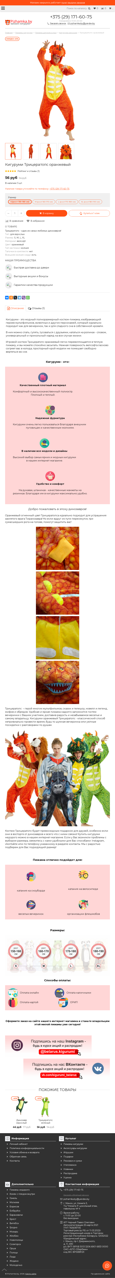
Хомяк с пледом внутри (22, 1194)
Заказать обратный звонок (76, 1195)
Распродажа (70, 1173)
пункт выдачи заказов (73, 2)
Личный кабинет (19, 1144)
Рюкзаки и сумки (72, 1160)
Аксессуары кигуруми (75, 1148)
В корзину (47, 213)
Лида (12, 1256)
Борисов (14, 1206)
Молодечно (16, 1265)
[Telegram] (19, 297)
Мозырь (14, 1231)
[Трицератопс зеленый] (45, 1106)
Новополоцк (16, 1240)
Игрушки (68, 1152)
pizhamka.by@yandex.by (76, 1199)
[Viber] (23, 297)
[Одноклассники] (11, 297)
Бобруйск (15, 1210)
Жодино (14, 1261)
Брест (13, 1219)
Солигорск (15, 1244)
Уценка (67, 1177)
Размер (12, 197)
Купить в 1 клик (91, 213)
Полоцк (14, 1252)
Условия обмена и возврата (24, 1152)
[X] (15, 297)
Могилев (14, 1202)
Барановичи (16, 1215)
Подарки (68, 1156)
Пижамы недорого (20, 1189)
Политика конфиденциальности (27, 1148)
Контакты (15, 1160)
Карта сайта (30, 1274)
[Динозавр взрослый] (21, 1106)
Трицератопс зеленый (45, 1121)
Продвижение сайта (100, 1274)
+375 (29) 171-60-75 (71, 17)
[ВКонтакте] (7, 297)
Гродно (13, 1227)
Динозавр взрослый (21, 1121)
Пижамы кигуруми (73, 1144)
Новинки (68, 1169)
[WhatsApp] (28, 297)
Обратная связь (18, 1156)
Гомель (13, 1198)
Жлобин (14, 1236)
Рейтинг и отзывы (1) (29, 171)
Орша (13, 1248)
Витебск (14, 1223)
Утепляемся (69, 1165)
